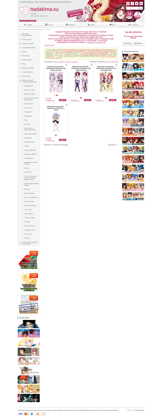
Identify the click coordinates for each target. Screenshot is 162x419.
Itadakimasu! (140, 410)
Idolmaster (28, 138)
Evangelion (28, 116)
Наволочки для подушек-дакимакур (33, 29)
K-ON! (26, 146)
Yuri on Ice (28, 234)
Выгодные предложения (27, 34)
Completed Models (28, 47)
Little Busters (28, 158)
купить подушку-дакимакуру (70, 49)
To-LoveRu (28, 209)
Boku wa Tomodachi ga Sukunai (31, 99)
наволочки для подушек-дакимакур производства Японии (95, 54)
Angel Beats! (28, 86)
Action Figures (27, 60)
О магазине (23, 2)
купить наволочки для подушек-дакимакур (89, 49)
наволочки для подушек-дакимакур (64, 51)
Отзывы (55, 2)
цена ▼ (75, 62)
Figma (24, 52)
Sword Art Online (30, 205)
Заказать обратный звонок (134, 37)
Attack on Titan (29, 90)
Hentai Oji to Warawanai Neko (30, 129)
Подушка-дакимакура (106, 49)
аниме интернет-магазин (38, 14)
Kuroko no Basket (30, 154)
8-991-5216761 (134, 32)
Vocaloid (27, 222)
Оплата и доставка (45, 2)
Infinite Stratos (29, 142)
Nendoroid (25, 56)
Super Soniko (29, 201)
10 (107, 62)
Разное (27, 238)
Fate (26, 120)
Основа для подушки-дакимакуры (30, 243)
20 (110, 62)
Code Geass (28, 104)
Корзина (128, 43)
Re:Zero (27, 189)
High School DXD (30, 134)
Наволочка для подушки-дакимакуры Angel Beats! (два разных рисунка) (56, 68)
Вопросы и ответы (33, 2)
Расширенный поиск (65, 2)
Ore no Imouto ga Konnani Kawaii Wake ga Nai (30, 177)
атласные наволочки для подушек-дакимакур (97, 51)
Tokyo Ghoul (28, 213)
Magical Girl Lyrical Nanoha (30, 163)
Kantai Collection (30, 150)
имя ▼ (62, 62)
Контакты (74, 410)
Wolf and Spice (29, 226)
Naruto (26, 168)
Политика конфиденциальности (88, 410)
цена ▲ (68, 62)
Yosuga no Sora (29, 230)
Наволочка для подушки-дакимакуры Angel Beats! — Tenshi (56, 108)
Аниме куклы (26, 39)
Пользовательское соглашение (109, 410)
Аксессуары (26, 76)
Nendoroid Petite (28, 68)
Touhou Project (29, 218)
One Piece (28, 172)
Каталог (20, 29)
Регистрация (31, 21)
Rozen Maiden (29, 193)
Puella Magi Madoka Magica (31, 184)
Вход (22, 21)
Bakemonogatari (30, 94)
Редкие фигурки (28, 43)
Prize (24, 64)
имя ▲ (55, 62)
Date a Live (28, 108)
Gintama (27, 124)
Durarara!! (28, 112)
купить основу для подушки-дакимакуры (75, 50)
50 (113, 62)
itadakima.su (44, 9)
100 (116, 62)
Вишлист (139, 43)
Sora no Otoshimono (31, 197)
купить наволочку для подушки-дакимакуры (103, 50)
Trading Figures (27, 72)
